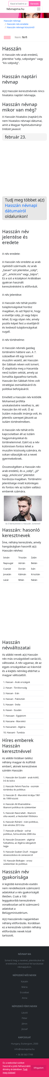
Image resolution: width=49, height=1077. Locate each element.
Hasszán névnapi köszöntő (20, 27)
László (24, 1012)
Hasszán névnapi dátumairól (21, 208)
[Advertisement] (24, 170)
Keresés (34, 3)
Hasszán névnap (12, 20)
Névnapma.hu (15, 9)
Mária (24, 986)
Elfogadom (39, 1067)
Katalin (24, 981)
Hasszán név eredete (17, 24)
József (25, 1029)
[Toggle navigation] (38, 9)
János (24, 1023)
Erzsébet (24, 992)
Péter (24, 1018)
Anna (24, 997)
